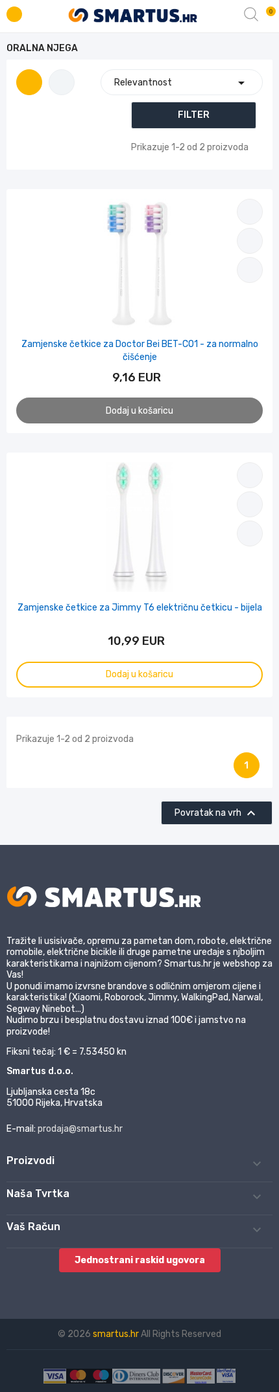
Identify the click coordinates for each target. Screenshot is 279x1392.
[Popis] (62, 82)
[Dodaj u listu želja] (250, 241)
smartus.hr (117, 1334)
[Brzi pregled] (250, 270)
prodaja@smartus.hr (80, 1128)
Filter (194, 114)
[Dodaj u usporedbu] (250, 212)
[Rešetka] (29, 82)
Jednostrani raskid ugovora (140, 1260)
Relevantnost (181, 83)
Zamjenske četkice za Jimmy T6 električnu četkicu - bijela (140, 607)
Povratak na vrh (217, 813)
